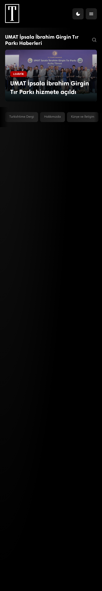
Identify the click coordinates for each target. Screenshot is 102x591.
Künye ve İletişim (82, 117)
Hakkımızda (52, 117)
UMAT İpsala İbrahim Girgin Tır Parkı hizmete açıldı (49, 88)
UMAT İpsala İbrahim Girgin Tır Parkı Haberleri (42, 40)
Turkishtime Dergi (21, 117)
